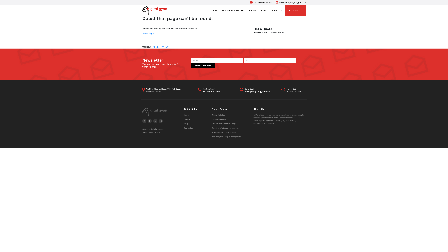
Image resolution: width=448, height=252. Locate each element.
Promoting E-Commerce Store (224, 132)
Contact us (188, 128)
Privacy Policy (154, 132)
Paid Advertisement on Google (224, 124)
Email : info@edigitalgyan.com (292, 2)
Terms (144, 132)
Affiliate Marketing (219, 119)
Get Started (295, 10)
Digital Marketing (218, 115)
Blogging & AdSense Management (225, 128)
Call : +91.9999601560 (263, 2)
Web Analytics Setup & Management (226, 137)
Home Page (148, 33)
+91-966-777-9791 (160, 47)
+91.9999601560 (211, 91)
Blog (186, 124)
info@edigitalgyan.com (257, 91)
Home (186, 115)
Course (187, 119)
